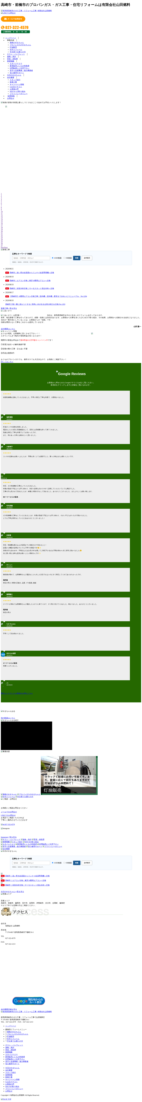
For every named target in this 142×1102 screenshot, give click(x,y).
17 (2, 225)
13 (2, 218)
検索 (76, 258)
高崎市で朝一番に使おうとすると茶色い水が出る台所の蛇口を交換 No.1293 (35, 304)
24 (2, 239)
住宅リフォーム (16, 49)
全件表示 (87, 258)
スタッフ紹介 (15, 80)
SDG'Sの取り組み (12, 1086)
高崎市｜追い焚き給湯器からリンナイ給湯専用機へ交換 (30, 273)
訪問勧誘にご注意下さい (19, 68)
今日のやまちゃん (14, 75)
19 (2, 229)
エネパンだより (16, 63)
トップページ (10, 38)
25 (2, 241)
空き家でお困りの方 (18, 52)
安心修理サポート (17, 73)
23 (2, 237)
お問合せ (10, 98)
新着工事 (13, 82)
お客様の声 (14, 89)
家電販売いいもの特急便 (19, 66)
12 (2, 216)
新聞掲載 (10, 61)
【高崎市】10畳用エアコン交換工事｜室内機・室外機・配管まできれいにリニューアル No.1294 (46, 296)
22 (2, 235)
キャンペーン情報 (17, 84)
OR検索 (68, 258)
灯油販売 (13, 47)
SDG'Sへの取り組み (17, 91)
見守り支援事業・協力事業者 (21, 70)
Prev (2, 247)
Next (6, 247)
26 (2, 243)
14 (2, 220)
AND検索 (58, 258)
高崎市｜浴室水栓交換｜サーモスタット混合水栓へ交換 (30, 288)
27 (2, 245)
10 (2, 212)
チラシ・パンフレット (16, 54)
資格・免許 (11, 56)
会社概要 (10, 77)
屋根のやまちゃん (17, 43)
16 (2, 223)
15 (2, 222)
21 (2, 233)
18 (2, 227)
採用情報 (11, 96)
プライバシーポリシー (19, 94)
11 (2, 214)
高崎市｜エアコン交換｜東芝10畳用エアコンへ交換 (28, 281)
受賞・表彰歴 (12, 59)
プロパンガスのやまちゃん (20, 45)
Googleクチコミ (16, 87)
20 (2, 231)
